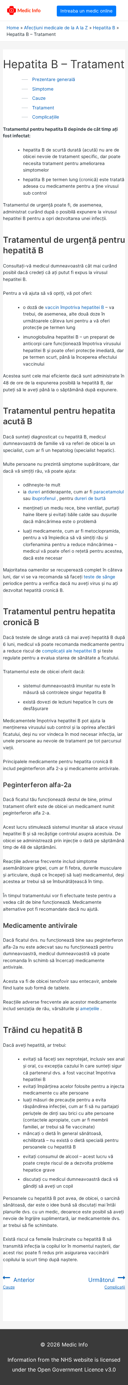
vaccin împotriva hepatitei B (74, 307)
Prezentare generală (53, 79)
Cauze (39, 98)
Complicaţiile (45, 117)
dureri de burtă (90, 498)
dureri (34, 491)
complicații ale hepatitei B (69, 650)
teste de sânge (99, 576)
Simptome (42, 89)
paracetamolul (109, 491)
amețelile (89, 1008)
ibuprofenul (43, 498)
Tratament (43, 107)
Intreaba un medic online (86, 11)
